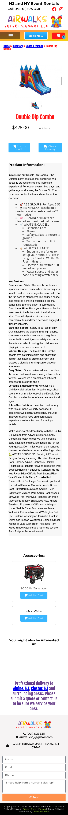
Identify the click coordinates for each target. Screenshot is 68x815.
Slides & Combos (34, 46)
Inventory (18, 46)
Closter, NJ (39, 688)
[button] (36, 36)
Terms (42, 809)
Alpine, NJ (21, 688)
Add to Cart (20, 148)
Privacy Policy (30, 809)
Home (6, 46)
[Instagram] (61, 9)
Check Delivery (50, 148)
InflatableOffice (41, 811)
